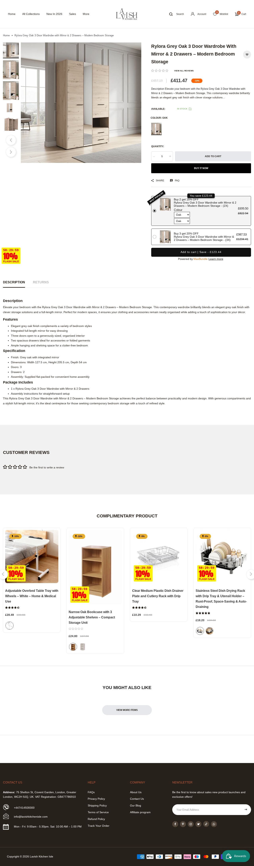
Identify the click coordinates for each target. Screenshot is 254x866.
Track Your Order (98, 825)
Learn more (216, 258)
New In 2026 (54, 13)
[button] (159, 70)
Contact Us (137, 798)
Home (11, 13)
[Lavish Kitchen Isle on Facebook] (175, 824)
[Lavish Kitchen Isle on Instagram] (191, 824)
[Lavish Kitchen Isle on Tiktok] (206, 824)
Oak (156, 129)
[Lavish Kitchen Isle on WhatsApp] (214, 824)
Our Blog (135, 805)
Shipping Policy (97, 805)
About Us (135, 792)
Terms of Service (98, 812)
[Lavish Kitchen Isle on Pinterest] (183, 824)
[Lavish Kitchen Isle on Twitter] (198, 824)
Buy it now (201, 168)
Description (14, 282)
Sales (72, 13)
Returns (41, 282)
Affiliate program (140, 812)
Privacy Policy (96, 798)
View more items (127, 710)
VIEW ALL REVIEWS (184, 71)
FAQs (91, 792)
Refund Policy (96, 819)
